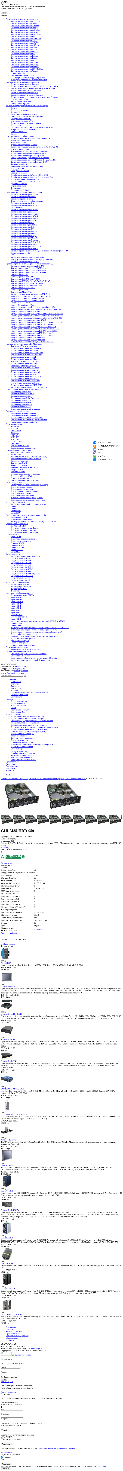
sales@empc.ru (19, 669)
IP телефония (16, 188)
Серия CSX (15, 506)
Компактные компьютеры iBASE (24, 52)
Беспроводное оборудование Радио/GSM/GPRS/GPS (32, 342)
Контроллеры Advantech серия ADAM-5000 (28, 270)
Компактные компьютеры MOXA (24, 60)
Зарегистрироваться (9, 1392)
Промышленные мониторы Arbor (24, 370)
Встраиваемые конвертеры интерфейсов (27, 155)
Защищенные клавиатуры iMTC (24, 422)
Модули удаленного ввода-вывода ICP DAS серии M (32, 324)
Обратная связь (12, 766)
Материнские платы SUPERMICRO (25, 467)
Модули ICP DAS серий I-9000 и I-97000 (27, 301)
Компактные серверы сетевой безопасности (28, 654)
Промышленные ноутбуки (21, 253)
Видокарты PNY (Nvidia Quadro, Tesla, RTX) (29, 457)
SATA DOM (15, 435)
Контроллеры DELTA (19, 275)
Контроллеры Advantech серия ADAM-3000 (28, 268)
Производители (12, 762)
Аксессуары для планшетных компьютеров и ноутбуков (33, 521)
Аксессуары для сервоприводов (24, 539)
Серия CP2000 (16, 623)
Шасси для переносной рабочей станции (27, 201)
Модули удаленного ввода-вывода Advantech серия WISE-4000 (36, 318)
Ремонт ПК (10, 768)
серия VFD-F (16, 606)
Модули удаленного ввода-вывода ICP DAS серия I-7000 (34, 331)
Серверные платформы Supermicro (25, 480)
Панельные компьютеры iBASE (24, 225)
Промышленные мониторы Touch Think (27, 353)
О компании (11, 679)
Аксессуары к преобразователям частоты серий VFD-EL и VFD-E (38, 621)
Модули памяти (17, 470)
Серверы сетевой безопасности (18, 651)
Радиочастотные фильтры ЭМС (23, 638)
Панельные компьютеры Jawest (23, 233)
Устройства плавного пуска (17, 502)
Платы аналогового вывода (22, 489)
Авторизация (6, 1452)
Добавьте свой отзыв (9, 933)
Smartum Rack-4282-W (10, 1210)
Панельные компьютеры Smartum (24, 93)
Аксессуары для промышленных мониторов (29, 387)
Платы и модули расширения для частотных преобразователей (36, 632)
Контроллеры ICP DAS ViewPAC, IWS (26, 285)
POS (12, 255)
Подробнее (101, 1466)
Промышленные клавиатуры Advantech (27, 418)
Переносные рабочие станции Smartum (27, 95)
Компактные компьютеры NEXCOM (26, 39)
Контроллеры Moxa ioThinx (22, 292)
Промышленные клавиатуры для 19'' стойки (29, 420)
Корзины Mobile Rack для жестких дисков (28, 117)
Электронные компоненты (17, 647)
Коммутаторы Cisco (19, 164)
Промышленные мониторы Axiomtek (26, 348)
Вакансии (15, 686)
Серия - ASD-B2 (17, 545)
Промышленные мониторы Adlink (25, 368)
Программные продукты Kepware (24, 532)
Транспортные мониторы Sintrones (25, 383)
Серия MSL (15, 552)
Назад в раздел (7, 863)
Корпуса (14, 108)
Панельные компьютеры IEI (22, 229)
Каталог (10, 779)
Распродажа (10, 764)
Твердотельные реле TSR (21, 580)
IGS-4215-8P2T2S (8, 1289)
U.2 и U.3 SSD (16, 441)
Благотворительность (19, 695)
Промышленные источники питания (26, 123)
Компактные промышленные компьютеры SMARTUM (33, 88)
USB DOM (15, 444)
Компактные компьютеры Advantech (25, 30)
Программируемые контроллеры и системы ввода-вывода (29, 264)
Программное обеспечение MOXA (25, 179)
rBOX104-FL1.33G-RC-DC (12, 1314)
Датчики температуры (20, 641)
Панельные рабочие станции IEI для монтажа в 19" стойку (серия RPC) (40, 251)
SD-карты (15, 439)
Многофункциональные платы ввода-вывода (29, 485)
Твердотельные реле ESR (21, 558)
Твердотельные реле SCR (21, 565)
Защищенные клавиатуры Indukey (24, 415)
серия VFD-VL (17, 612)
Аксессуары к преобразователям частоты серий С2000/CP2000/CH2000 (40, 628)
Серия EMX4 (16, 513)
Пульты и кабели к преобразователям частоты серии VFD (34, 636)
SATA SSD (15, 437)
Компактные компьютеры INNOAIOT (26, 34)
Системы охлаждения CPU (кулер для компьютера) (31, 127)
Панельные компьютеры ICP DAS (24, 205)
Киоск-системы (17, 207)
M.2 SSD (14, 428)
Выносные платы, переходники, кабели (27, 498)
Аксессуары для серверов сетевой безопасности (30, 660)
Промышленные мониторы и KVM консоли (24, 344)
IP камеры (15, 591)
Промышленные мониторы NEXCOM (26, 385)
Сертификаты (16, 697)
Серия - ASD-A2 (17, 543)
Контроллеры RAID (19, 463)
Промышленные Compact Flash (23, 448)
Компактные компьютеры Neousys (25, 65)
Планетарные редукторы (21, 541)
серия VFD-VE (17, 610)
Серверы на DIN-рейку (20, 656)
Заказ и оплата (16, 688)
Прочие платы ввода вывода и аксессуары (28, 500)
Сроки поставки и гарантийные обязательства (30, 692)
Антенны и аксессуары (20, 149)
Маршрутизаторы (18, 168)
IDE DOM (15, 426)
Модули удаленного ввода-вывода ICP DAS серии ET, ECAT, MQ (37, 322)
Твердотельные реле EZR (21, 560)
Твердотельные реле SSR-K (22, 578)
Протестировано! (18, 703)
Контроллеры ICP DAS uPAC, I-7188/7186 (28, 283)
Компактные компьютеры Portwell (25, 67)
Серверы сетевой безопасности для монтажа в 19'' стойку (34, 658)
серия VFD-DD (17, 599)
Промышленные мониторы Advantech (26, 355)
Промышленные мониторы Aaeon (24, 363)
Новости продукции (19, 701)
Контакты (15, 684)
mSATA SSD (16, 431)
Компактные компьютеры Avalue (24, 47)
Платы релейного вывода (21, 493)
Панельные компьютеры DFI (22, 223)
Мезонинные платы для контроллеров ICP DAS (30, 294)
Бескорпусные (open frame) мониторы (26, 361)
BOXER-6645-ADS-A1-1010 (12, 1089)
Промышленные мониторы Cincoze (25, 374)
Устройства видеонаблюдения (18, 582)
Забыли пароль (7, 1382)
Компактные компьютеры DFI (23, 36)
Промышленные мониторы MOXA (25, 379)
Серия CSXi (15, 508)
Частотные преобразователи (17, 593)
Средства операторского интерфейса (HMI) (23, 389)
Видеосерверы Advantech (21, 586)
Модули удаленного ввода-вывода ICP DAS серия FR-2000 (35, 329)
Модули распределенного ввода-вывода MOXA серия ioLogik (36, 309)
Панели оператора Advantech (22, 394)
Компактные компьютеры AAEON (25, 26)
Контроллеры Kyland (19, 290)
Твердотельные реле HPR (21, 563)
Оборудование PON (19, 173)
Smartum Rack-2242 (9, 1061)
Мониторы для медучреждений (23, 366)
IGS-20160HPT (7, 1238)
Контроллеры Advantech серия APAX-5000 (28, 272)
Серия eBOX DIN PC (19, 73)
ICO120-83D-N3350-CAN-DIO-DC (15, 1114)
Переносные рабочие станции (23, 199)
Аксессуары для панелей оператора (25, 409)
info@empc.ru (20, 666)
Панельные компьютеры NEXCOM (25, 242)
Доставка (14, 690)
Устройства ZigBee (18, 186)
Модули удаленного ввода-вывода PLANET (29, 337)
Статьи (13, 708)
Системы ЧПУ (16, 615)
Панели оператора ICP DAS (22, 400)
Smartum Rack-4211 (9, 1039)
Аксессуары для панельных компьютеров (28, 257)
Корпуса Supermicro (19, 465)
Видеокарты (16, 454)
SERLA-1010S (7, 1263)
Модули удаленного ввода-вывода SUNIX (28, 340)
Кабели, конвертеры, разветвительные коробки (30, 158)
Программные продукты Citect (23, 530)
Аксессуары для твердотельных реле (26, 556)
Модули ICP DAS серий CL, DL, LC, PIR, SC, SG (31, 296)
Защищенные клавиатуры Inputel (24, 413)
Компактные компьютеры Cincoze (24, 49)
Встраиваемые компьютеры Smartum (26, 91)
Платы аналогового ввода (21, 487)
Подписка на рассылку (20, 710)
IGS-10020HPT (7, 1191)
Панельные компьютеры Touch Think (26, 246)
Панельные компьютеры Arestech (24, 218)
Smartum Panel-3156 (9, 986)
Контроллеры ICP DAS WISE (23, 288)
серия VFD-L (16, 608)
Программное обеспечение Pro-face (25, 528)
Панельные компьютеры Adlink (23, 212)
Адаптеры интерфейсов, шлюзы (24, 145)
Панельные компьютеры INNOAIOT (26, 231)
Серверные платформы (20, 104)
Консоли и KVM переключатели (24, 346)
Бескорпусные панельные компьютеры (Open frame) (32, 259)
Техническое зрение (19, 617)
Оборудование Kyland (20, 190)
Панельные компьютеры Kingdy (24, 236)
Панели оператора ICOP (21, 407)
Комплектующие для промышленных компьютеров (27, 106)
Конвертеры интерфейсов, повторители (27, 166)
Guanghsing (38, 929)
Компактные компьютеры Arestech (25, 32)
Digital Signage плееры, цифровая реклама (28, 78)
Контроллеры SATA (19, 132)
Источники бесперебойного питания (26, 459)
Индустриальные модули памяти (24, 114)
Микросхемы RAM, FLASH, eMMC (25, 649)
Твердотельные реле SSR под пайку (25, 573)
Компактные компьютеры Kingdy (24, 56)
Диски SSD (15, 112)
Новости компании (18, 705)
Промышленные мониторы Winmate (25, 381)
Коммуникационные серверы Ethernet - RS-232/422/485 (33, 160)
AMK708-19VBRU (8, 1140)
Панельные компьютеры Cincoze (24, 220)
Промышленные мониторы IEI (23, 357)
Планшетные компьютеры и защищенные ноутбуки (27, 515)
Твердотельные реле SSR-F (22, 576)
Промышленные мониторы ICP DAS (26, 376)
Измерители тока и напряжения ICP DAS (27, 266)
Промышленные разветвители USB (25, 181)
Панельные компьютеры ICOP (23, 227)
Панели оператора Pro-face (21, 402)
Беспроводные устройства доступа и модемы (29, 151)
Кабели (14, 134)
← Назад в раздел (8, 944)
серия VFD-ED (17, 602)
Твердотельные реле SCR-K (22, 569)
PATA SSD (15, 433)
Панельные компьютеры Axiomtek (25, 194)
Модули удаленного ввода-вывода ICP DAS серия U (32, 335)
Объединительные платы (21, 119)
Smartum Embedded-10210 (11, 1014)
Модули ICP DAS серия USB (22, 305)
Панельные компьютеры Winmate (24, 249)
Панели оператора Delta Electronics (25, 398)
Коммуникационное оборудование (20, 136)
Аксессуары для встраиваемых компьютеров (29, 80)
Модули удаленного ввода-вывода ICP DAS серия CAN (33, 327)
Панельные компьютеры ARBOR (24, 216)
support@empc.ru (21, 671)
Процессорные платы (19, 110)
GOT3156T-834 (7, 1165)
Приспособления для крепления (24, 634)
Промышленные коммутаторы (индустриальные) (31, 138)
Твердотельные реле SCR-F (22, 567)
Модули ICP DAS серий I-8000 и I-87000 (27, 298)
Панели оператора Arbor (21, 396)
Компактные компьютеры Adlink (24, 41)
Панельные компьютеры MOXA (24, 238)
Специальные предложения (17, 1336)
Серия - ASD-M (17, 550)
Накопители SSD (18, 472)
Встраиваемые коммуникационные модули (28, 153)
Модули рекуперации (19, 643)
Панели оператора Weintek (21, 405)
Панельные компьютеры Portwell (24, 244)
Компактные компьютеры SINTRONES (27, 69)
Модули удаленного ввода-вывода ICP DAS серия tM (32, 333)
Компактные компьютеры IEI (23, 54)
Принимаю (5, 1469)
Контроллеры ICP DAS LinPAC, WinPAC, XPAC (30, 281)
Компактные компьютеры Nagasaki (25, 62)
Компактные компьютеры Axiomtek (25, 21)
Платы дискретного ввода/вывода (24, 491)
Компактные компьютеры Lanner (24, 58)
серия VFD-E (16, 619)
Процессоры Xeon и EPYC (22, 476)
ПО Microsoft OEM (18, 526)
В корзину (5, 847)
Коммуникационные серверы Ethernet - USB (29, 162)
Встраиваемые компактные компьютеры (22, 19)
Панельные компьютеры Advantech (25, 214)
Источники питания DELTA (22, 595)
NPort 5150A (6, 963)
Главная (4, 779)
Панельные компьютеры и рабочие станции (24, 192)
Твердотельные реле (14, 554)
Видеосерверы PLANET (21, 584)
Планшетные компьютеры (21, 519)
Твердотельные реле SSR (21, 571)
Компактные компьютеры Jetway (24, 28)
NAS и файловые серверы (21, 101)
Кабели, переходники (19, 461)
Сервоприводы (12, 534)
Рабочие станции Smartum (21, 99)
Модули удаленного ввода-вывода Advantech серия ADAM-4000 (37, 314)
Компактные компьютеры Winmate (25, 71)
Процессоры (16, 125)
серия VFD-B (16, 597)
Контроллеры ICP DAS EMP (22, 277)
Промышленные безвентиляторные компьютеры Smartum (34, 97)
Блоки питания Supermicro (21, 452)
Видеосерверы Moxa (19, 589)
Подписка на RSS (18, 712)
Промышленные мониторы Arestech (25, 372)
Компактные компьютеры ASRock (25, 45)
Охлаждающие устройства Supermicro (26, 474)
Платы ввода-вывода (14, 483)
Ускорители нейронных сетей (23, 129)
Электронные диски (14, 424)
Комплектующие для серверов (18, 450)
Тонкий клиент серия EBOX (22, 75)
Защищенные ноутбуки (20, 517)
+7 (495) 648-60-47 (8, 664)
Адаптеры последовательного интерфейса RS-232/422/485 (34, 147)
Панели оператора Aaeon (21, 392)
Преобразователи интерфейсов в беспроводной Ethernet (33, 177)
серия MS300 (16, 537)
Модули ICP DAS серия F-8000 (23, 303)
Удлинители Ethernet (19, 184)
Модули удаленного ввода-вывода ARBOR (28, 320)
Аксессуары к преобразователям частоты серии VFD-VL (34, 630)
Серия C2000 (16, 625)
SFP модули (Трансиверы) (21, 140)
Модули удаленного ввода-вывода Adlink (27, 311)
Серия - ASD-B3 (17, 547)
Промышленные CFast (20, 446)
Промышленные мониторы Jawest (24, 350)
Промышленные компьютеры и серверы (22, 82)
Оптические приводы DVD (22, 121)
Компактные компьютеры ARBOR (25, 43)
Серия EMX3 (16, 511)
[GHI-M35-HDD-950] (64, 812)
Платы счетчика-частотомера (22, 496)
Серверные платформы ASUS (23, 478)
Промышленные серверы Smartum (25, 84)
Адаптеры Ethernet (18, 142)
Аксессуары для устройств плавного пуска (28, 504)
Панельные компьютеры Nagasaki (24, 240)
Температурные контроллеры (23, 645)
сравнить (14, 850)
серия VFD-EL (17, 604)
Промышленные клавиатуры (17, 411)
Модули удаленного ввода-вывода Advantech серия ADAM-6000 (37, 316)
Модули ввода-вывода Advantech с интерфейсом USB (33, 307)
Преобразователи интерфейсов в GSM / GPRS (29, 175)
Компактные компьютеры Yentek (24, 23)
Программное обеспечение (17, 524)
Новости (9, 699)
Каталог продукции (14, 714)
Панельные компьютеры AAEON (24, 210)
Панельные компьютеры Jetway (23, 203)
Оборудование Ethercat (20, 171)
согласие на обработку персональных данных (56, 1448)
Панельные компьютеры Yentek (23, 197)
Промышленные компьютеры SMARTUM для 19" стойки (34, 86)
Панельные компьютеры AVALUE (25, 262)
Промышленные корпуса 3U (74, 779)
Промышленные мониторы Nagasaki (25, 359)
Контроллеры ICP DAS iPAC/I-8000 (25, 279)
